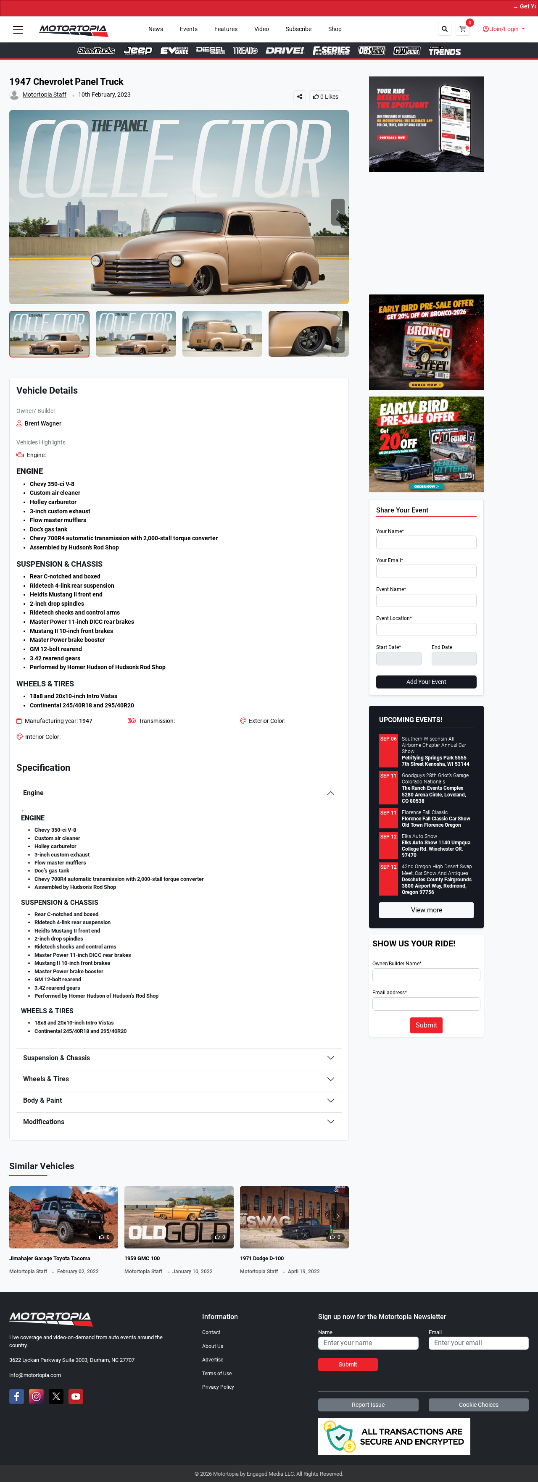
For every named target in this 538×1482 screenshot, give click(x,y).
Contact (211, 1332)
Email (435, 1332)
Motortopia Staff (44, 94)
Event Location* (394, 618)
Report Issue (368, 1404)
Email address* (389, 993)
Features (225, 29)
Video (261, 29)
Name (325, 1332)
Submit (426, 1025)
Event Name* (391, 589)
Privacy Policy (218, 1387)
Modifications (43, 1122)
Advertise (212, 1360)
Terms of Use (217, 1374)
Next (338, 212)
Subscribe (298, 29)
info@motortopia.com (35, 1375)
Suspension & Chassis (56, 1058)
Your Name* (390, 531)
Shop (335, 29)
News (155, 29)
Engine (33, 793)
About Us (212, 1346)
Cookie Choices (478, 1404)
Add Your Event (426, 681)
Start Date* (388, 647)
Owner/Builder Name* (397, 964)
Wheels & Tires (46, 1079)
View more (426, 910)
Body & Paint (42, 1100)
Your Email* (389, 560)
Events (189, 29)
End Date (442, 647)
